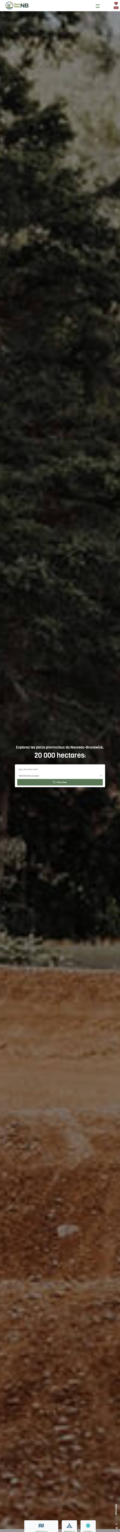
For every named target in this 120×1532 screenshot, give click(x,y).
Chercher (61, 782)
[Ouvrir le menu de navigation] (98, 7)
